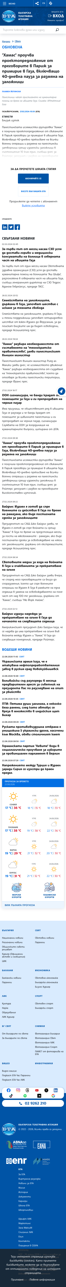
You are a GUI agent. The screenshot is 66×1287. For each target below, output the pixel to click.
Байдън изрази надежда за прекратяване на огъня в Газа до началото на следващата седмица (28, 617)
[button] (37, 3)
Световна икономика (46, 978)
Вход (58, 15)
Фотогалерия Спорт (46, 1047)
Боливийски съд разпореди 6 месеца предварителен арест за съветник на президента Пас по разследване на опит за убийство (32, 686)
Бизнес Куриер (42, 987)
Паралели (40, 942)
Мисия (21, 1187)
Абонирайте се (33, 178)
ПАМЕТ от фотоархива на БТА (49, 1053)
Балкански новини (11, 978)
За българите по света (14, 1038)
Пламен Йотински (11, 91)
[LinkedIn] (56, 1090)
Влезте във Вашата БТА (33, 191)
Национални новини (12, 938)
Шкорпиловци (25, 1210)
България (8, 930)
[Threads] (28, 1090)
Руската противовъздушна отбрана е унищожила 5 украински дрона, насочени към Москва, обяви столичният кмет (33, 730)
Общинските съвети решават (13, 948)
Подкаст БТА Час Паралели (16, 1075)
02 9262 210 (35, 1103)
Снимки (40, 1026)
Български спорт (44, 1008)
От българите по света (15, 1033)
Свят (18, 41)
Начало (6, 41)
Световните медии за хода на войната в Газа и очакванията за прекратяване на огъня (32, 566)
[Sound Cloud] (40, 1096)
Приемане (17, 1279)
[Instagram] (19, 1090)
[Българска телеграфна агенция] (9, 1129)
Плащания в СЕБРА (28, 1245)
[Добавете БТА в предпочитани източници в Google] (54, 1096)
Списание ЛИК (25, 1232)
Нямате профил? (55, 20)
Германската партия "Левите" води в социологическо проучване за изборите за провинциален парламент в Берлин (32, 749)
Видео (6, 1063)
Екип (20, 1236)
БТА (20, 1169)
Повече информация (42, 1279)
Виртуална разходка (29, 1179)
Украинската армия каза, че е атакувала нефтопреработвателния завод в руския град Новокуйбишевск (31, 665)
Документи (24, 1196)
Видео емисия (9, 1071)
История (23, 1192)
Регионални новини (12, 942)
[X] (47, 1090)
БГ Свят (6, 1026)
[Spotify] (26, 1096)
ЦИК (4, 961)
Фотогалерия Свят (45, 1038)
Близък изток (10, 120)
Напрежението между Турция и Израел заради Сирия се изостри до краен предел (31, 769)
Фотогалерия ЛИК (44, 1042)
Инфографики (44, 1063)
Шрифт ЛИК (24, 1219)
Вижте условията (33, 205)
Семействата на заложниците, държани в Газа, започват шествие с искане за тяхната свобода (30, 304)
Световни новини (44, 938)
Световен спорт (44, 1003)
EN (43, 3)
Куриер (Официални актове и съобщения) (13, 955)
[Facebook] (9, 1090)
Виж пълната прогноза (20, 905)
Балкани (7, 970)
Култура (6, 1003)
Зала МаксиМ (25, 1227)
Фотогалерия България (47, 1033)
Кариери (22, 1201)
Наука (5, 1008)
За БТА (21, 1174)
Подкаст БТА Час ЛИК (13, 1080)
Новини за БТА (26, 1183)
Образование (9, 1012)
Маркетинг (24, 1223)
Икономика (42, 970)
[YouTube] (38, 1090)
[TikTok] (12, 1096)
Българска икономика (46, 982)
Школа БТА (24, 1205)
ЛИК (4, 996)
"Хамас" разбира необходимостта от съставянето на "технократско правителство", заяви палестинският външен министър (31, 349)
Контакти (24, 1241)
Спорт (38, 996)
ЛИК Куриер (8, 1017)
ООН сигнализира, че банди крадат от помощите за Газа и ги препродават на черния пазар (32, 399)
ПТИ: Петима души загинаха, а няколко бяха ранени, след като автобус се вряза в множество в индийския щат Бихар (31, 709)
